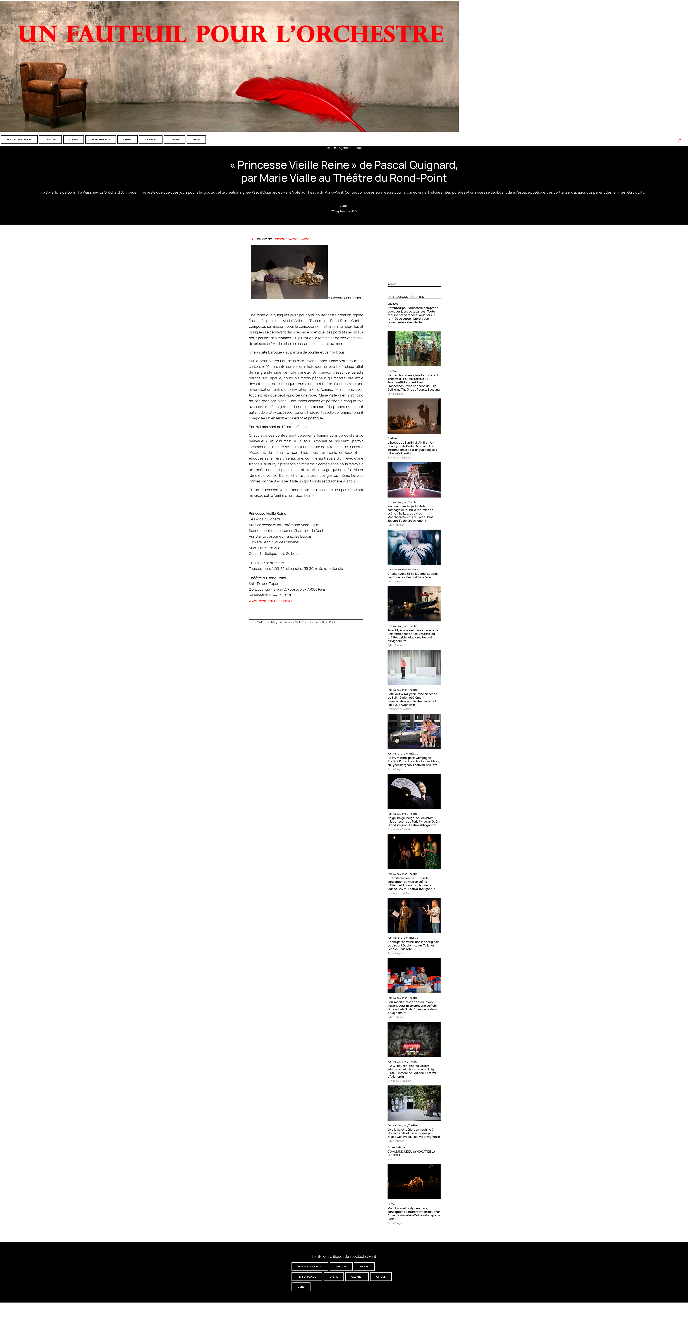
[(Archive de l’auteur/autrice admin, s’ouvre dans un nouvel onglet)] (414, 277)
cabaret (150, 139)
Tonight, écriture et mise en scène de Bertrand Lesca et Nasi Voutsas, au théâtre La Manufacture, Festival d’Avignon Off (413, 635)
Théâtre (392, 371)
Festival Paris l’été (408, 569)
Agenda (344, 148)
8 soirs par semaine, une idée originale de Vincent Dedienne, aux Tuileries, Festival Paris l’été (413, 945)
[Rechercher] (680, 140)
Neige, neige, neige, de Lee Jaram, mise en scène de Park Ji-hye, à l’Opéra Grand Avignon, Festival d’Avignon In (414, 821)
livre (196, 139)
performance (100, 139)
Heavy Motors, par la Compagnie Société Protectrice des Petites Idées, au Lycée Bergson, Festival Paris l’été (414, 761)
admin (344, 205)
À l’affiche (331, 148)
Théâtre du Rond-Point (322, 622)
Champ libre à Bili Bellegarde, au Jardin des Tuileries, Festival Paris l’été (413, 575)
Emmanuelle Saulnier (399, 457)
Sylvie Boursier (396, 525)
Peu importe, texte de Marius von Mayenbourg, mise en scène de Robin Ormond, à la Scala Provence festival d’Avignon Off (413, 1007)
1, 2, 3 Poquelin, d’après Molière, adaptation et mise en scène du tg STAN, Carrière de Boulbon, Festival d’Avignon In (412, 1071)
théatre (50, 139)
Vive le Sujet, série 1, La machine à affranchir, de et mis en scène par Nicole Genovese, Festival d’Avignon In (414, 1133)
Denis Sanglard (396, 393)
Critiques (356, 148)
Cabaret (392, 569)
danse (73, 139)
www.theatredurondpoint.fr (271, 600)
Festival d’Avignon (397, 502)
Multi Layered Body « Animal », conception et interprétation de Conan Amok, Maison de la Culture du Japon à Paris (414, 1213)
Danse (391, 1147)
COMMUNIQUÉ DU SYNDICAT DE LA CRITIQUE (411, 1153)
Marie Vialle (256, 622)
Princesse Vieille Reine (296, 622)
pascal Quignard (273, 622)
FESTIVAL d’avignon (19, 139)
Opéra (127, 139)
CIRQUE (174, 139)
